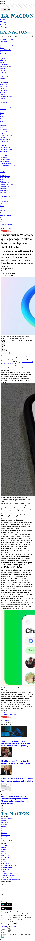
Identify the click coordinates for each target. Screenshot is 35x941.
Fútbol (2, 113)
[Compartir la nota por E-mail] (6, 350)
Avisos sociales (5, 162)
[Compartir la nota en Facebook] (2, 350)
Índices (2, 70)
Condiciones (5, 926)
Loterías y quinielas (6, 135)
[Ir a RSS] (2, 900)
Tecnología (3, 129)
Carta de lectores (5, 164)
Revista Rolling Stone (6, 184)
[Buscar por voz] (32, 36)
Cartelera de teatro (6, 149)
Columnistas (4, 105)
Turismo (2, 127)
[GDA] (6, 932)
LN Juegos (3, 125)
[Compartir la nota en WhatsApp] (4, 345)
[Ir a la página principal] (17, 17)
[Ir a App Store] (6, 910)
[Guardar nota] (2, 342)
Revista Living (4, 182)
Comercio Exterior (6, 66)
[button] (17, 128)
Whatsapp (4, 712)
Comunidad (3, 90)
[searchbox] (16, 36)
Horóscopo (3, 131)
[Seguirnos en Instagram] (2, 895)
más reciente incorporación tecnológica (16, 356)
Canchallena (4, 119)
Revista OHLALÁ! (5, 176)
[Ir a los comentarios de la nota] (4, 342)
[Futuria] (6, 232)
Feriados (3, 133)
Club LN (4, 27)
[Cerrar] (29, 33)
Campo (2, 62)
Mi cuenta (5, 30)
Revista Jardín (4, 186)
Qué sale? (3, 145)
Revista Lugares (5, 180)
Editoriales (3, 103)
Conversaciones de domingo (9, 166)
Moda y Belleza (5, 139)
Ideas (1, 170)
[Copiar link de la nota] (2, 347)
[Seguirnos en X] (2, 889)
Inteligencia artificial (9, 714)
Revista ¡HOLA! (4, 178)
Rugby (2, 115)
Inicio (4, 20)
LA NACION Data (5, 50)
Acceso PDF (3, 156)
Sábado (2, 168)
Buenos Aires (4, 82)
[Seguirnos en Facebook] (2, 884)
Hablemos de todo (6, 97)
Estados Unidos (5, 76)
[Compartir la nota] (2, 345)
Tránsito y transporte (7, 46)
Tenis (1, 117)
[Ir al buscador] (3, 12)
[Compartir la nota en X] (4, 350)
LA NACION (5, 228)
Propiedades (4, 64)
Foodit (4, 25)
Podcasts (3, 137)
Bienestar (3, 92)
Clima (2, 48)
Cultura (2, 88)
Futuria (2, 58)
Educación (3, 86)
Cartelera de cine (5, 147)
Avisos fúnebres (5, 160)
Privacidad (12, 926)
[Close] (2, 806)
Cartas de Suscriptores (7, 107)
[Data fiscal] (2, 938)
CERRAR (2, 1)
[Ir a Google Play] (6, 906)
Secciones (5, 22)
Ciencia (2, 95)
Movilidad (3, 68)
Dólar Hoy (3, 60)
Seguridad (3, 84)
